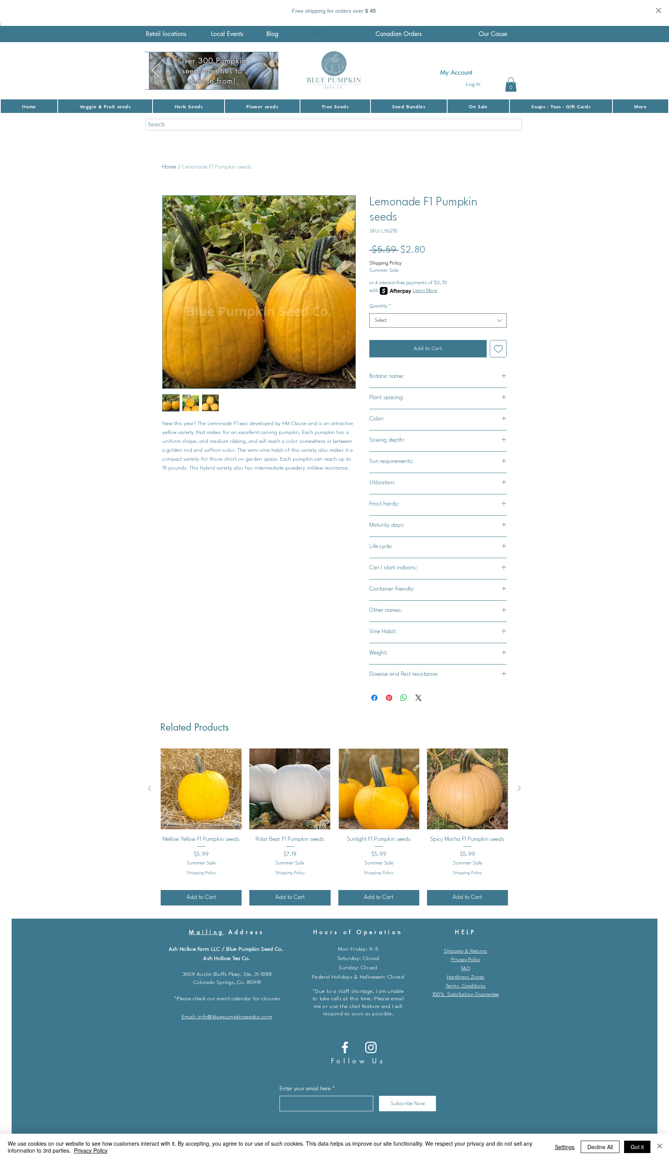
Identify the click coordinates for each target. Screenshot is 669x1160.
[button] (511, 84)
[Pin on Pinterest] (389, 697)
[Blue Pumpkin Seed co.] (345, 1047)
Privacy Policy (465, 959)
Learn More (425, 290)
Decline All (600, 1147)
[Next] (267, 70)
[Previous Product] (149, 788)
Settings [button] (565, 1147)
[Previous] (155, 70)
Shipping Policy (385, 263)
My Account (456, 72)
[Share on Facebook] (374, 697)
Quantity (380, 306)
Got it (637, 1147)
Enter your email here (305, 1089)
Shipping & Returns (465, 951)
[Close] (659, 1147)
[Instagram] (371, 1047)
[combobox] (438, 320)
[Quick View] (201, 788)
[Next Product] (519, 788)
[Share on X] (418, 697)
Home (169, 167)
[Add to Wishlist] (498, 348)
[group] (334, 827)
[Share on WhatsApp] (403, 697)
